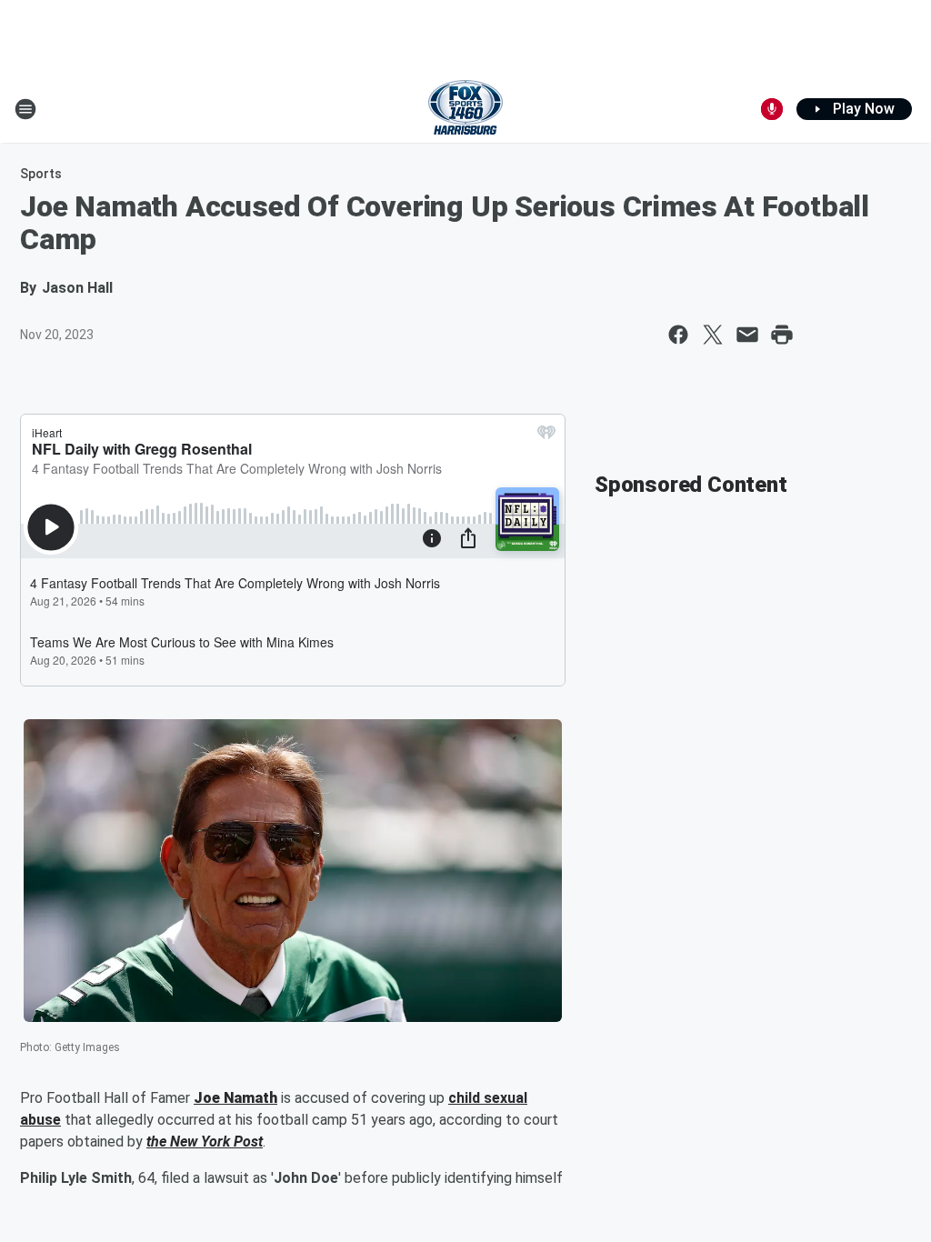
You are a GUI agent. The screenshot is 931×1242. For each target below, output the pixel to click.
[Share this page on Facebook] (678, 334)
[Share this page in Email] (747, 334)
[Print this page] (782, 334)
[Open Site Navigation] (25, 109)
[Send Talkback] (772, 109)
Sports (41, 173)
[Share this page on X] (713, 334)
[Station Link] (465, 109)
